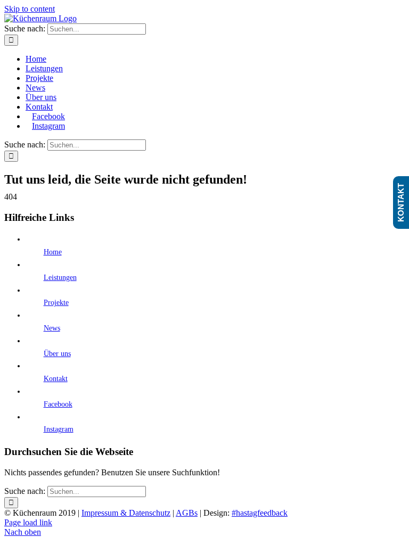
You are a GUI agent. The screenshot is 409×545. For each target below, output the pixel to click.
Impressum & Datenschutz (125, 512)
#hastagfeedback (260, 512)
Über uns (57, 354)
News (52, 328)
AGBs (187, 512)
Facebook (58, 404)
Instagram (58, 429)
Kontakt (56, 379)
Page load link (28, 522)
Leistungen (60, 278)
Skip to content (29, 8)
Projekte (56, 303)
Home (53, 252)
